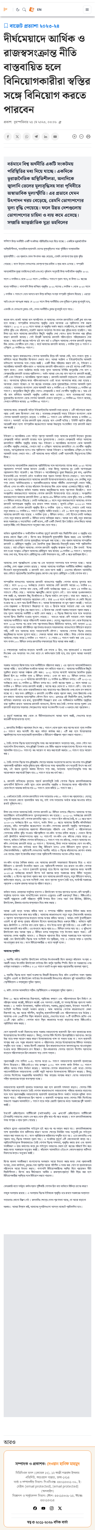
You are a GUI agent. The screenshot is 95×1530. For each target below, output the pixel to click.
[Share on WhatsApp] (27, 137)
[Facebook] (35, 1508)
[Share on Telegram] (36, 137)
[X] (60, 1508)
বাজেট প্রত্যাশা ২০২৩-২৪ (34, 25)
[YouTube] (43, 1508)
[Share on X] (17, 137)
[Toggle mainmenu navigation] (87, 9)
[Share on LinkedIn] (46, 137)
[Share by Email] (55, 137)
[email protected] (38, 1487)
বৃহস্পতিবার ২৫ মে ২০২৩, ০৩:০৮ (31, 122)
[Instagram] (51, 1508)
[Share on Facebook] (8, 137)
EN (39, 10)
